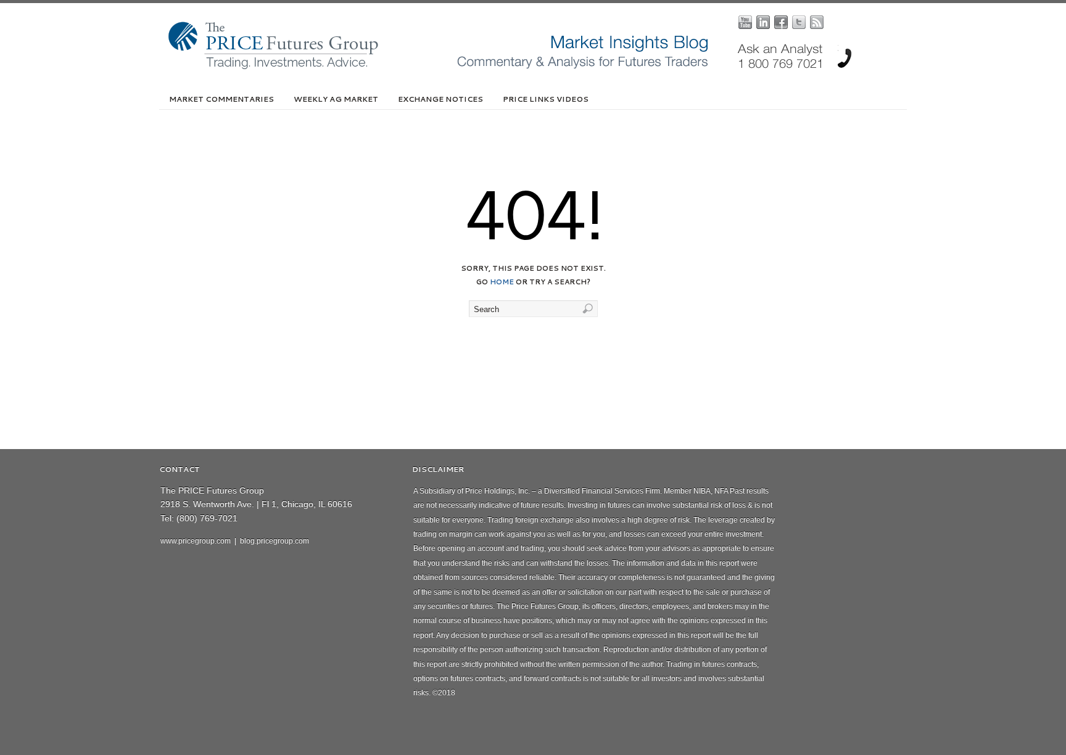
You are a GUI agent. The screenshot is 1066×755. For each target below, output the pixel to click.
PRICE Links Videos (546, 99)
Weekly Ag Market (336, 99)
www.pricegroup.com (195, 541)
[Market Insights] (542, 67)
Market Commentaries (221, 99)
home (502, 282)
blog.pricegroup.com (274, 541)
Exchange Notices (440, 99)
